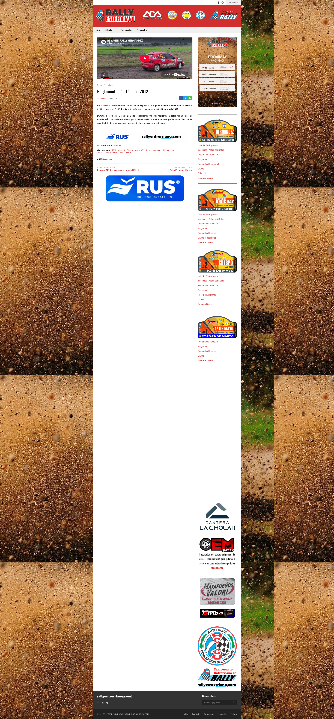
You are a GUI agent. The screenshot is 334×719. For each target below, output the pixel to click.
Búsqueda (233, 3)
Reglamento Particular (208, 224)
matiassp (102, 98)
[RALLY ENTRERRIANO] (115, 17)
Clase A (130, 150)
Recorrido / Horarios (207, 233)
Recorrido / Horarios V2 (208, 164)
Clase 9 (121, 150)
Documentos (142, 30)
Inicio (98, 30)
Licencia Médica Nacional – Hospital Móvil (118, 170)
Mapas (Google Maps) (208, 238)
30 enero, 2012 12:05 (115, 98)
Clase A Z (139, 150)
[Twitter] (185, 98)
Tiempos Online (205, 178)
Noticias (117, 145)
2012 (114, 150)
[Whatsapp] (190, 98)
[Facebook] (218, 2)
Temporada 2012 (126, 152)
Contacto (233, 714)
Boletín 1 (202, 173)
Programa (202, 159)
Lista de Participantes (208, 145)
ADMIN (147, 714)
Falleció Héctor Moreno (180, 170)
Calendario (109, 30)
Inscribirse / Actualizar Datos (211, 150)
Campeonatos (126, 30)
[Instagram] (223, 2)
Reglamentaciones (153, 150)
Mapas (201, 169)
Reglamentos (111, 152)
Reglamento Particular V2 (210, 155)
